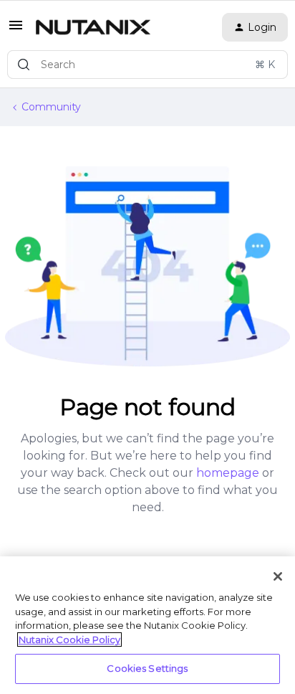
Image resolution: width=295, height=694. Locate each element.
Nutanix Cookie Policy (69, 639)
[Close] (278, 576)
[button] (15, 30)
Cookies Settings (147, 668)
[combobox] (147, 64)
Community (51, 106)
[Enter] (23, 64)
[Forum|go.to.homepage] (93, 27)
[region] (147, 625)
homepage (227, 473)
